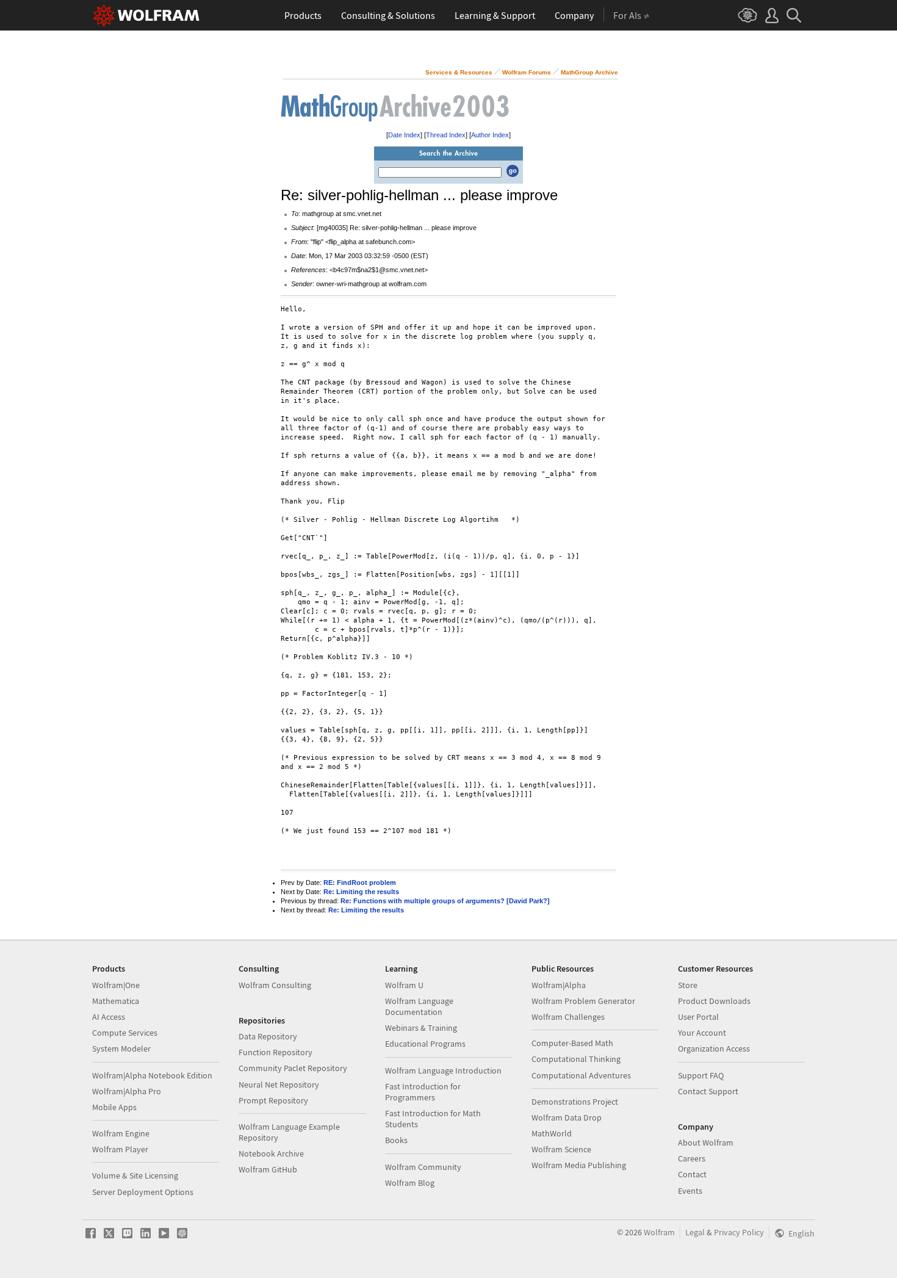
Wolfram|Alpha (558, 985)
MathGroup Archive (589, 72)
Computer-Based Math (572, 1043)
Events (690, 1190)
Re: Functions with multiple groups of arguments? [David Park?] (445, 900)
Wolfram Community (423, 1166)
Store (687, 985)
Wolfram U (404, 985)
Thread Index (446, 135)
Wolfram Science (561, 1149)
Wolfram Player (120, 1149)
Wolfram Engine (121, 1133)
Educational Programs (425, 1043)
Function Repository (275, 1052)
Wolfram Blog (409, 1182)
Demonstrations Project (574, 1101)
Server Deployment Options (142, 1191)
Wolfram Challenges (568, 1016)
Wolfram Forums (526, 72)
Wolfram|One (116, 985)
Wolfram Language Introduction (443, 1070)
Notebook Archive (271, 1153)
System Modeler (121, 1048)
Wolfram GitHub (268, 1169)
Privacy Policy (739, 1232)
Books (396, 1140)
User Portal (698, 1016)
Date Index (404, 135)
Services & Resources (458, 72)
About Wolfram (705, 1142)
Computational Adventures (581, 1075)
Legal (695, 1232)
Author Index (490, 135)
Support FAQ (701, 1075)
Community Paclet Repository (293, 1068)
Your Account (702, 1032)
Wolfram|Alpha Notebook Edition (152, 1075)
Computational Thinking (576, 1058)
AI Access (108, 1016)
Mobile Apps (114, 1107)
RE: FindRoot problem (359, 882)
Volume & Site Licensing (135, 1175)
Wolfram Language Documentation (419, 1006)
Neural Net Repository (279, 1084)
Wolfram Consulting (275, 985)
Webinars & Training (421, 1027)
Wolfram (659, 1232)
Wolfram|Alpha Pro (126, 1091)
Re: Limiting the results (361, 891)
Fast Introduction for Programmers (423, 1092)
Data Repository (268, 1036)
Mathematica (115, 1000)
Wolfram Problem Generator (583, 1000)
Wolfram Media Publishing (578, 1165)
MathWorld (551, 1133)
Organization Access (714, 1048)
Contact (692, 1174)
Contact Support (708, 1091)
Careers (691, 1158)
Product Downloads (714, 1000)
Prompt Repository (273, 1100)
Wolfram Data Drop (566, 1117)
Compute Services (124, 1032)
